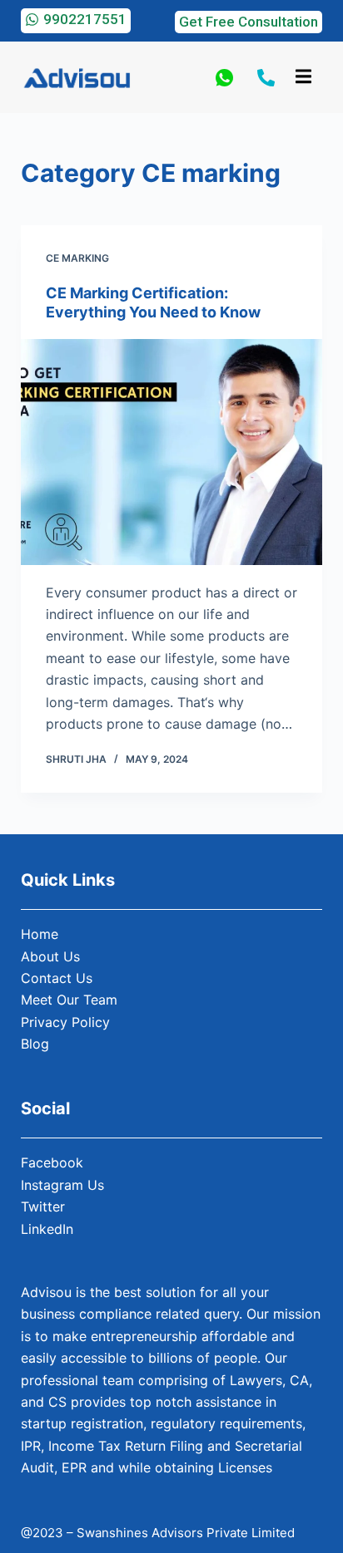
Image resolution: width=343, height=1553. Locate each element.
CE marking (77, 258)
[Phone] (266, 77)
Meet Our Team (69, 999)
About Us (50, 956)
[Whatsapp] (224, 77)
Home (39, 934)
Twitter (43, 1206)
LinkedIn (47, 1229)
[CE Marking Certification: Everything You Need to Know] (172, 452)
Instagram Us (62, 1185)
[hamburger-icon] (303, 77)
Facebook (52, 1162)
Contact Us (56, 978)
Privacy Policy (65, 1022)
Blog (35, 1043)
